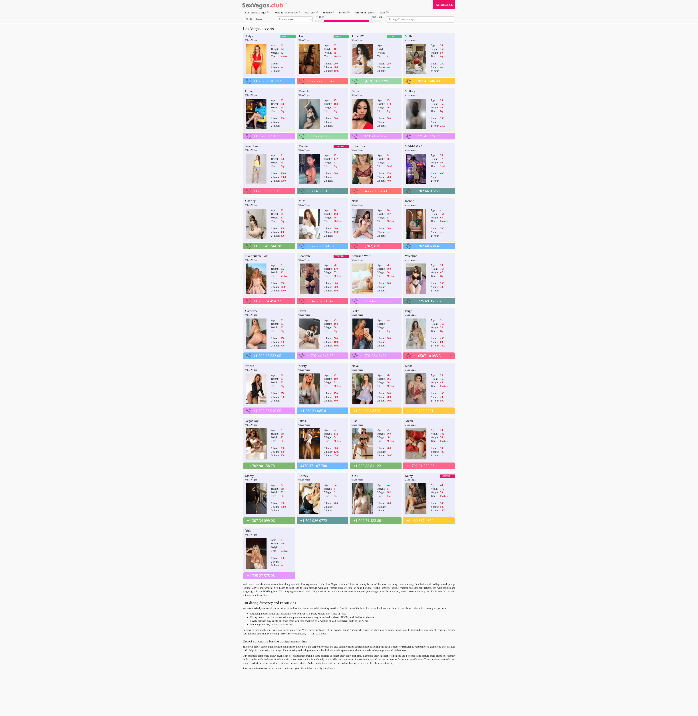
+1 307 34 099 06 (261, 520)
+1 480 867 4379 (420, 520)
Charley (250, 201)
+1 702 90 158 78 (261, 466)
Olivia (249, 91)
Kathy (409, 476)
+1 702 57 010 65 (267, 411)
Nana (355, 201)
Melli (408, 36)
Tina (301, 36)
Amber (356, 91)
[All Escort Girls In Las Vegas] (264, 4)
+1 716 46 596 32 (374, 301)
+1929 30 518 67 (373, 136)
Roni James (252, 146)
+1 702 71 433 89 (367, 520)
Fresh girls (311, 12)
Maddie (303, 146)
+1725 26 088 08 (320, 136)
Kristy (302, 366)
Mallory (410, 91)
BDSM (344, 12)
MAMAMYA (414, 146)
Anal (384, 12)
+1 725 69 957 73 (427, 301)
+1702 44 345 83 (320, 356)
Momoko (304, 91)
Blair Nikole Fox (256, 256)
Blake (355, 311)
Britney (303, 476)
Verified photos (254, 19)
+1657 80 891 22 (266, 136)
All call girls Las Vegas (256, 12)
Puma (302, 421)
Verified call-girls (365, 12)
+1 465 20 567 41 (374, 191)
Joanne (409, 201)
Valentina (411, 256)
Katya (249, 36)
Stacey (249, 476)
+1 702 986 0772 (313, 520)
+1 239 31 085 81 (314, 411)
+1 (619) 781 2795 (374, 81)
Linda (408, 366)
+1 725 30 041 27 (320, 246)
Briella (249, 366)
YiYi (355, 476)
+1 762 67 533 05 (267, 356)
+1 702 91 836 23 (420, 466)
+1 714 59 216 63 (320, 191)
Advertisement (444, 4)
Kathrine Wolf (361, 256)
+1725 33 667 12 (266, 191)
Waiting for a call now (287, 12)
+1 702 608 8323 (366, 411)
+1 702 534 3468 (373, 356)
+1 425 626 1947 (320, 301)
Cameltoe (251, 311)
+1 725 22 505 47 (320, 81)
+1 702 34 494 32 (267, 301)
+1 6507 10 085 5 (427, 356)
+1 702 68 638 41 (427, 246)
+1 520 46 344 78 (267, 246)
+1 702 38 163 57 (267, 81)
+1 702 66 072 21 (427, 191)
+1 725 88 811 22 (367, 466)
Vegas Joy (251, 421)
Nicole (409, 421)
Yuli (248, 530)
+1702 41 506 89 (426, 81)
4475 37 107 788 (313, 466)
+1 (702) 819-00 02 (375, 246)
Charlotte (304, 256)
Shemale (328, 12)
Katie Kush (359, 146)
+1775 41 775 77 (426, 136)
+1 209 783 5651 (420, 411)
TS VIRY (358, 36)
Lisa (354, 421)
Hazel (302, 311)
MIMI (302, 201)
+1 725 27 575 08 (261, 575)
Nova (355, 366)
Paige (408, 311)
